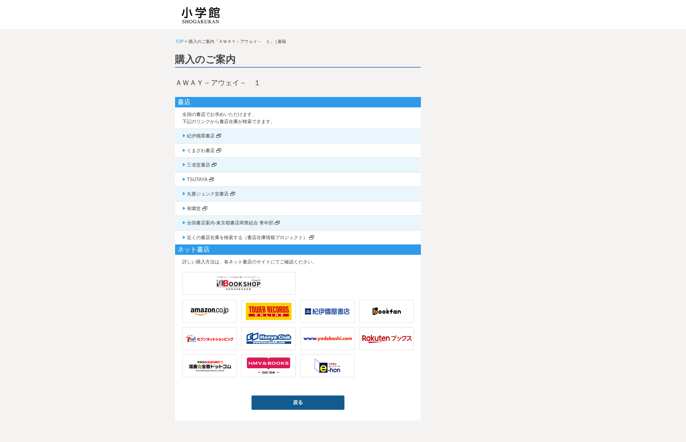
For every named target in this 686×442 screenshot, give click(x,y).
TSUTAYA (197, 179)
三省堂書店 (198, 164)
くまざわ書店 (201, 150)
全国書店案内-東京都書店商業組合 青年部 (230, 222)
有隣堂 (194, 208)
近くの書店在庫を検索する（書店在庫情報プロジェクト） (247, 237)
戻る (298, 402)
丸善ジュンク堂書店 (208, 193)
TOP (179, 41)
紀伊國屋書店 (201, 136)
